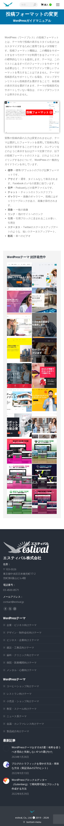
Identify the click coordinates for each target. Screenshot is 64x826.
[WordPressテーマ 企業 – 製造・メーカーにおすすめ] (19, 426)
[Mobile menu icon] (58, 5)
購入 (47, 4)
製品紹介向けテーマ (18, 731)
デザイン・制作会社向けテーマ (24, 632)
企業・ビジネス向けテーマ (22, 625)
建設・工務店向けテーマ (20, 647)
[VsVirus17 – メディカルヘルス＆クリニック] (19, 275)
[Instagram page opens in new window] (15, 609)
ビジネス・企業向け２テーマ (23, 640)
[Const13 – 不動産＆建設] (19, 350)
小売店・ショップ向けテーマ (23, 701)
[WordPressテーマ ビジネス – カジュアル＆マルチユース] (44, 401)
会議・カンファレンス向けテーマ (25, 723)
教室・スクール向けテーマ (22, 708)
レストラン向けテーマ (19, 693)
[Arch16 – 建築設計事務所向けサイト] (44, 300)
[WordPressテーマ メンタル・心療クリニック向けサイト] (19, 501)
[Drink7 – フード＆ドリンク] (44, 350)
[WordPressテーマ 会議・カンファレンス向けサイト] (44, 501)
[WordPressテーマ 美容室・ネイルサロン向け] (19, 451)
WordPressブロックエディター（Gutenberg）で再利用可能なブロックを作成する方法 (35, 784)
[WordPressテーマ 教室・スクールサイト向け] (19, 476)
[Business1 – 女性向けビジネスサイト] (19, 325)
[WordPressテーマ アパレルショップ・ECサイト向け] (44, 426)
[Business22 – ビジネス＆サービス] (19, 375)
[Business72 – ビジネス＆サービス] (44, 275)
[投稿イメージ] (6, 748)
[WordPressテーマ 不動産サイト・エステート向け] (19, 401)
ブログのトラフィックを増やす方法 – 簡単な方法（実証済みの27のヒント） (35, 766)
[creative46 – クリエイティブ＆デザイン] (44, 375)
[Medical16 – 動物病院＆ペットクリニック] (44, 325)
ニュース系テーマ (17, 716)
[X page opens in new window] (10, 609)
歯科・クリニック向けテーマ (23, 655)
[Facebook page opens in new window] (5, 609)
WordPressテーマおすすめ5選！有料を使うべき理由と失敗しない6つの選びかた (36, 749)
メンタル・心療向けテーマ (22, 670)
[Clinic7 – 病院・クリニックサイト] (19, 300)
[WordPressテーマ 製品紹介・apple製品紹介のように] (44, 476)
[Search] (35, 4)
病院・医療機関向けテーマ (22, 662)
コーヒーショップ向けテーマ (23, 686)
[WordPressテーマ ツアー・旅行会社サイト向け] (44, 451)
